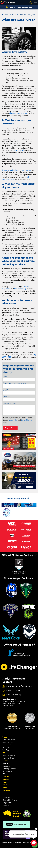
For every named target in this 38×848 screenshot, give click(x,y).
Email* (5, 390)
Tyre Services (7, 771)
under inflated (18, 150)
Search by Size (8, 742)
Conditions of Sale (27, 842)
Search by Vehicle (9, 740)
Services (6, 761)
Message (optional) (9, 403)
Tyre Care (6, 747)
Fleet (5, 782)
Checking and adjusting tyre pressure (16, 170)
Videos (5, 787)
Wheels (6, 753)
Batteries (5, 763)
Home (5, 15)
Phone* (14, 383)
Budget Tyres (7, 803)
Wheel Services (8, 774)
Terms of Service (26, 420)
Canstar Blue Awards (10, 800)
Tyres (5, 737)
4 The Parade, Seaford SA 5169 (19, 686)
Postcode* (6, 397)
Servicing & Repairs (9, 769)
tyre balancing (20, 289)
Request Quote (10, 428)
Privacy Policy (13, 420)
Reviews (6, 790)
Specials (6, 776)
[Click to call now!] (30, 2)
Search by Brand (8, 745)
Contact (6, 779)
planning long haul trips (18, 113)
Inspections (6, 766)
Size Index (6, 797)
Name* (5, 376)
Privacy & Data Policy (14, 842)
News (5, 785)
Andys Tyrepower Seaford (20, 7)
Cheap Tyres (7, 805)
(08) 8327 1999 (13, 690)
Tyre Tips (6, 750)
